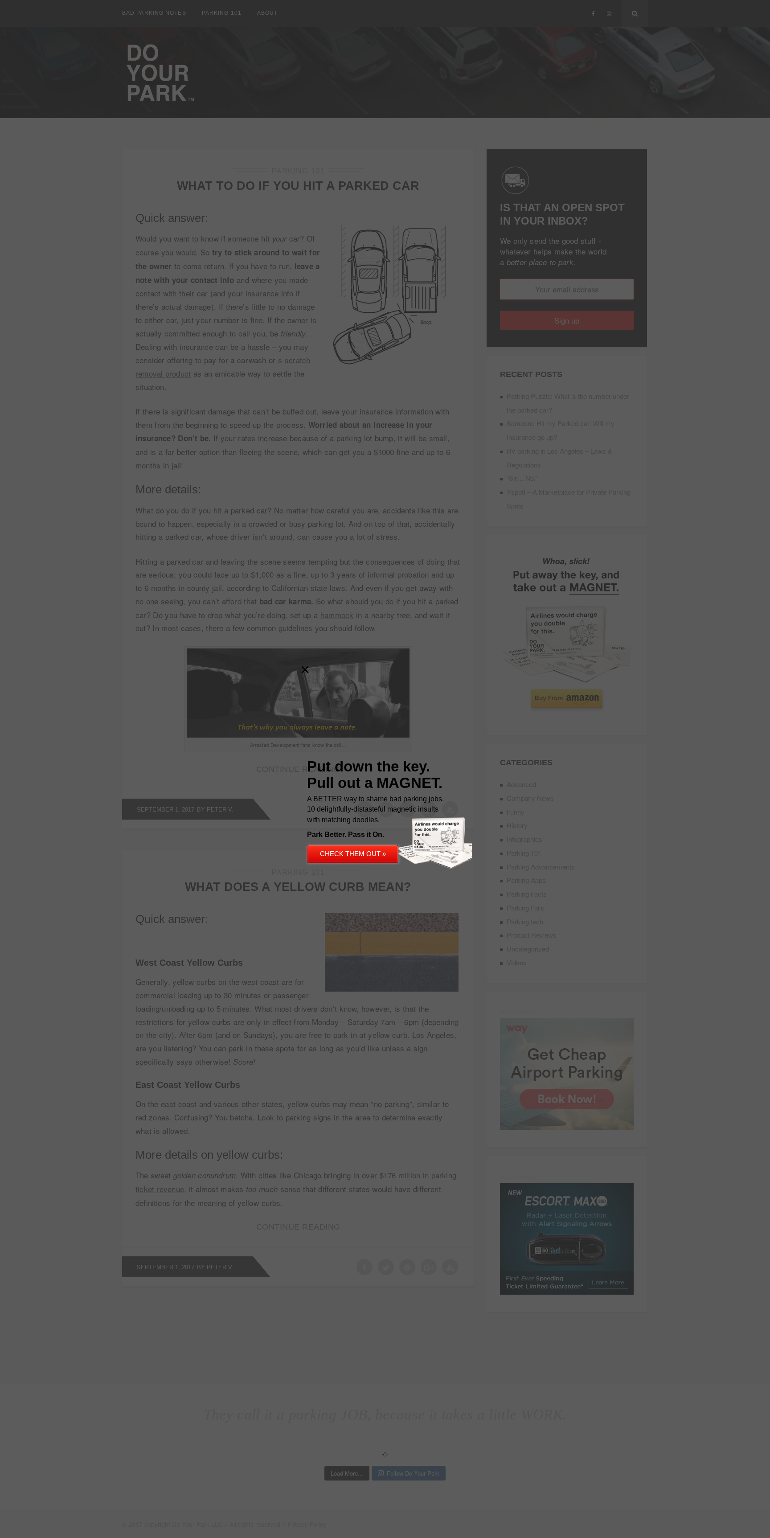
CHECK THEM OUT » (353, 853)
